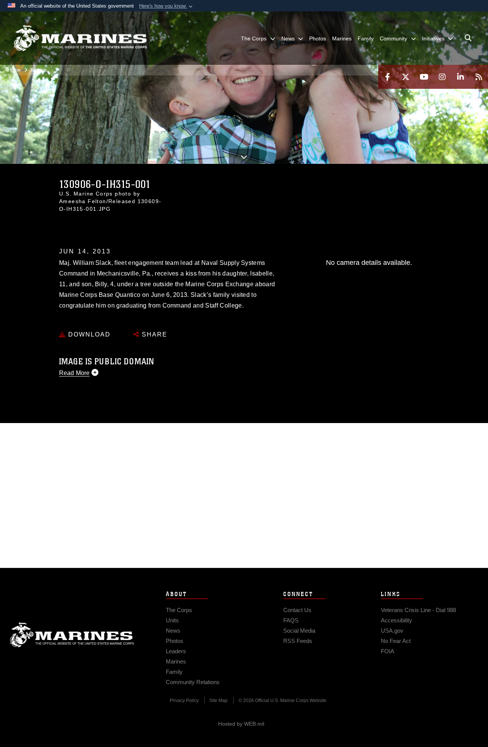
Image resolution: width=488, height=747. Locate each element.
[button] (166, 6)
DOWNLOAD (88, 334)
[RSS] (479, 77)
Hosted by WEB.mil (241, 724)
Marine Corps (72, 635)
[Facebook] (387, 77)
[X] (405, 77)
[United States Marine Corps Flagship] (80, 38)
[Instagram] (442, 77)
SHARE (153, 334)
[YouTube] (424, 77)
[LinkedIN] (460, 77)
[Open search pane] (468, 38)
